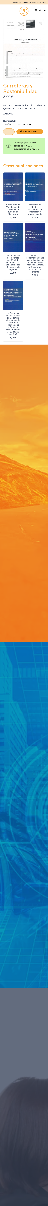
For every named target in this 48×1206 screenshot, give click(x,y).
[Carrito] (40, 10)
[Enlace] (36, 10)
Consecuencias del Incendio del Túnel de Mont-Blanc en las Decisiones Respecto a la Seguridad (13, 262)
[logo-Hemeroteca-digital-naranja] (24, 11)
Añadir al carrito (30, 131)
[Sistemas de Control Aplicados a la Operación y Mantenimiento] (35, 186)
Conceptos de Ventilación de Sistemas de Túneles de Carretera (13, 209)
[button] (3, 10)
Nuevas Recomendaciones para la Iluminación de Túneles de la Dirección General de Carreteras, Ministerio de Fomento (35, 263)
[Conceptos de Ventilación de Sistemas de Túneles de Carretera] (13, 186)
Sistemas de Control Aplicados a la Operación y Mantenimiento (35, 209)
